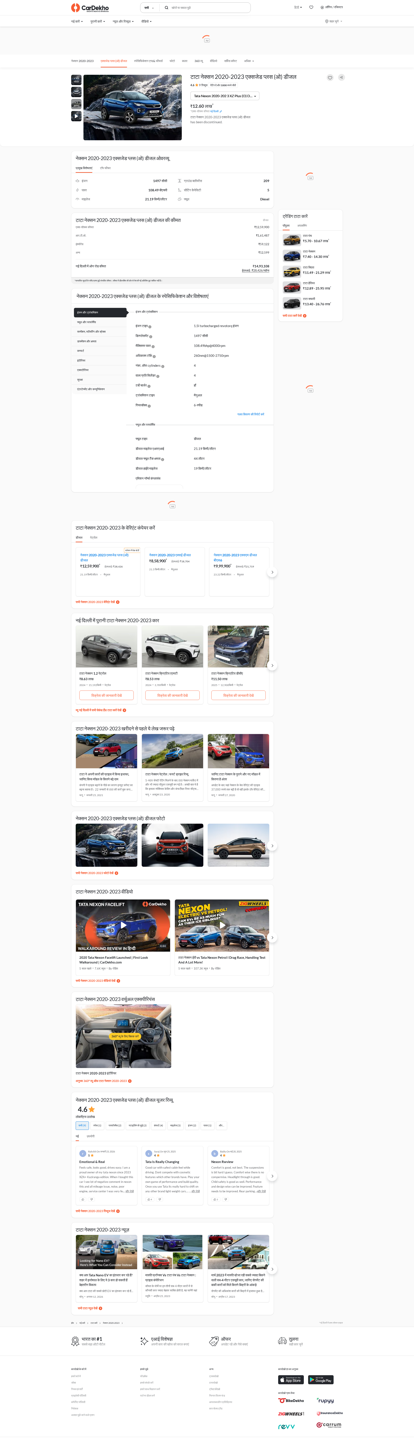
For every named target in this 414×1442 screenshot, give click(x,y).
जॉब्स (73, 1382)
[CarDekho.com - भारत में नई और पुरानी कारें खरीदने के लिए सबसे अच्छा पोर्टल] (90, 7)
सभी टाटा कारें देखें (292, 315)
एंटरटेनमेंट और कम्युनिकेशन (91, 389)
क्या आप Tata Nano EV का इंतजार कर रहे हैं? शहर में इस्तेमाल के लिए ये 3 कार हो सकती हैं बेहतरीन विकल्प (105, 1280)
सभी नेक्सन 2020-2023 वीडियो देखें (95, 980)
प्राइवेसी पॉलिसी (78, 1395)
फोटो (172, 61)
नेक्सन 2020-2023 (82, 61)
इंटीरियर (81, 360)
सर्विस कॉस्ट (230, 61)
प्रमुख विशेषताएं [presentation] (84, 168)
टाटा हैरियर (309, 283)
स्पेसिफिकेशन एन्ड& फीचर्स (148, 61)
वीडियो (213, 61)
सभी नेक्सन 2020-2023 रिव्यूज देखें (95, 1211)
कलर (184, 61)
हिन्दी (296, 7)
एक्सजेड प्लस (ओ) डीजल (114, 61)
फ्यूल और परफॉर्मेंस (86, 322)
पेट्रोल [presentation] (93, 537)
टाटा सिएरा (308, 267)
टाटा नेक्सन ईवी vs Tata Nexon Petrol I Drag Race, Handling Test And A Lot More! (221, 960)
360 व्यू (198, 61)
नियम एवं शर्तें (77, 1389)
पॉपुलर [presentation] (286, 225)
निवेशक (74, 1408)
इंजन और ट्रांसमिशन (87, 312)
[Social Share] (341, 77)
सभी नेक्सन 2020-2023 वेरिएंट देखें (95, 602)
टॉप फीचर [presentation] (105, 168)
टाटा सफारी (309, 299)
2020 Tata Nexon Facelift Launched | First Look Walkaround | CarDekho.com (113, 960)
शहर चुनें (334, 21)
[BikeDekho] (291, 1400)
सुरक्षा (80, 379)
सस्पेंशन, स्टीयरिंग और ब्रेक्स (91, 331)
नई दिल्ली (214, 111)
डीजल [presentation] (79, 537)
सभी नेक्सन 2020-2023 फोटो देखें (94, 873)
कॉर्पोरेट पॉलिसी (78, 1402)
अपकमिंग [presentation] (302, 225)
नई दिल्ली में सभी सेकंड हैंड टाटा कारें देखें (100, 710)
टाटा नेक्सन (309, 251)
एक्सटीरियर (83, 370)
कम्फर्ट (80, 350)
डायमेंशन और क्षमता (86, 341)
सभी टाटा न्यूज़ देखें (87, 1308)
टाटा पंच (307, 235)
